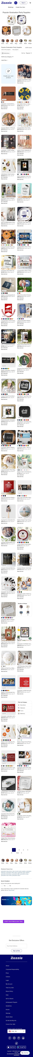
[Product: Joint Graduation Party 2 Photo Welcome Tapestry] (24, 658)
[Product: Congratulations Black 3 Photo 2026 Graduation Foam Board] (24, 262)
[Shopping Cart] (30, 2)
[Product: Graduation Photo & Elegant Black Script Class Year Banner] (8, 190)
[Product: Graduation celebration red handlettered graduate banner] (8, 708)
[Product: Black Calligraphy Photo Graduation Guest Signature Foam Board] (24, 166)
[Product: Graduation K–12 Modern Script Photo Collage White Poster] (24, 634)
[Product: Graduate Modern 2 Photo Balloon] (8, 119)
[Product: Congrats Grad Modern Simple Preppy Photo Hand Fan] (24, 71)
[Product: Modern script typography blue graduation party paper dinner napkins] (8, 285)
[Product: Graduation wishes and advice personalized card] (24, 805)
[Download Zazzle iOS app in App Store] (11, 1047)
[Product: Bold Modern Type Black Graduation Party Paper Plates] (24, 411)
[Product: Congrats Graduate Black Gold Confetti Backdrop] (8, 560)
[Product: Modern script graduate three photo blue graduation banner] (8, 682)
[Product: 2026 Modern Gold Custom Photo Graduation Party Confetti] (8, 166)
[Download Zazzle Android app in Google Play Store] (21, 1047)
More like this (20, 83)
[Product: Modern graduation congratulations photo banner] (8, 360)
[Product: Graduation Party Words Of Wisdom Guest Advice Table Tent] (24, 190)
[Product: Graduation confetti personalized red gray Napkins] (24, 682)
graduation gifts (16, 874)
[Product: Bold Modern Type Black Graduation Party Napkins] (24, 386)
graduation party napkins (23, 872)
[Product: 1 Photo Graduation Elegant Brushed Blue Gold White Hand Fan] (24, 310)
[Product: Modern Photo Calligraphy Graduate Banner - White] (24, 142)
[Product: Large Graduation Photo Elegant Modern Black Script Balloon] (8, 461)
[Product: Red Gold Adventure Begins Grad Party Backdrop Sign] (8, 487)
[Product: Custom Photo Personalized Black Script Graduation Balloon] (8, 386)
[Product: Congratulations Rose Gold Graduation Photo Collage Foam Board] (24, 119)
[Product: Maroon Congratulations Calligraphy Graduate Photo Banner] (8, 757)
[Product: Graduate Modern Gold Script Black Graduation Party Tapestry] (24, 560)
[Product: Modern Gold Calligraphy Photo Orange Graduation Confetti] (8, 732)
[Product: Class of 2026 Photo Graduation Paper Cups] (8, 336)
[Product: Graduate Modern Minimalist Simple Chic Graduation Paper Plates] (24, 783)
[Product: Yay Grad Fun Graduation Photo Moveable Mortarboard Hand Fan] (8, 511)
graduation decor (16, 875)
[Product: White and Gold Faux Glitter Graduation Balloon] (8, 658)
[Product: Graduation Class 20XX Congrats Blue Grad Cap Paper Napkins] (24, 214)
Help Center (11, 890)
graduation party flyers (6, 874)
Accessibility (16, 1055)
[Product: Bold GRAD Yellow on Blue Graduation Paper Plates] (24, 94)
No (10, 885)
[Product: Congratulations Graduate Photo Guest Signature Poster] (8, 783)
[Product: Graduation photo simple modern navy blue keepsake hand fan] (24, 583)
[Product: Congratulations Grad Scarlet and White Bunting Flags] (8, 310)
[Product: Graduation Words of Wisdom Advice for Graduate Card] (8, 609)
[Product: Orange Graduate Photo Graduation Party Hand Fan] (8, 236)
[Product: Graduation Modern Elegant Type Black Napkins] (8, 437)
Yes (5, 885)
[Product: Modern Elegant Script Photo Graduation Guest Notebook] (24, 732)
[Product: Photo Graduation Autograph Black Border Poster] (8, 411)
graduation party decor (6, 871)
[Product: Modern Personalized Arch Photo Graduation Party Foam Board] (24, 336)
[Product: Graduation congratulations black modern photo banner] (8, 94)
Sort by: (23, 53)
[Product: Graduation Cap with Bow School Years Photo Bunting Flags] (8, 583)
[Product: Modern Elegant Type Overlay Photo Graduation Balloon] (24, 511)
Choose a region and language (14, 1028)
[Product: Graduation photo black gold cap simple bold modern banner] (24, 757)
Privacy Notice (17, 1053)
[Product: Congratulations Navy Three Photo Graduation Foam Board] (24, 236)
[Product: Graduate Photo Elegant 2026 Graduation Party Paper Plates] (24, 360)
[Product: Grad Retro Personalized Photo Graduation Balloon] (8, 805)
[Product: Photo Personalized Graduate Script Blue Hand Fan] (24, 285)
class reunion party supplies (19, 871)
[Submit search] (16, 3)
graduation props (24, 874)
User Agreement (10, 1053)
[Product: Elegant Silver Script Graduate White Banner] (8, 830)
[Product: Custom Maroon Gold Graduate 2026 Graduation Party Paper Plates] (24, 534)
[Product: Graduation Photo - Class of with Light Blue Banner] (24, 437)
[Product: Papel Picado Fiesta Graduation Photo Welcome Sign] (8, 634)
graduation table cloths (11, 872)
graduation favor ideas (6, 875)
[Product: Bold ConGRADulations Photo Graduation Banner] (8, 214)
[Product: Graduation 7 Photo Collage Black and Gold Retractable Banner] (8, 142)
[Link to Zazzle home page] (7, 2)
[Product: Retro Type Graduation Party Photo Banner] (24, 487)
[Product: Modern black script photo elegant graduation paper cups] (24, 461)
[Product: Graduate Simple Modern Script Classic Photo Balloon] (8, 534)
